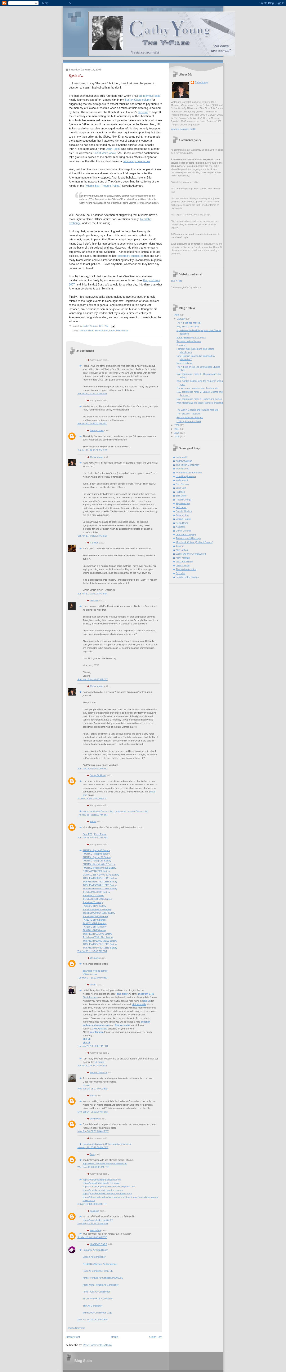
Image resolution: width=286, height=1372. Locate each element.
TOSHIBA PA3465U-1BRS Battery (100, 888)
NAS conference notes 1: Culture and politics (199, 399)
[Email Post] (113, 325)
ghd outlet (122, 994)
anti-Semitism (86, 330)
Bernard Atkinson (98, 1072)
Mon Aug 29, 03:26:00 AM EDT (92, 1147)
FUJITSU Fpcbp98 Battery (96, 853)
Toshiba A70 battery (93, 902)
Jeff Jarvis (181, 507)
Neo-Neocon (182, 484)
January (181, 319)
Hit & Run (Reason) (186, 476)
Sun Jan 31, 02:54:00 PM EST (92, 837)
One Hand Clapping (186, 534)
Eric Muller (181, 495)
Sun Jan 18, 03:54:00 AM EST (92, 768)
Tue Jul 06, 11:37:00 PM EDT (92, 951)
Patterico (180, 492)
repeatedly (123, 255)
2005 (177, 436)
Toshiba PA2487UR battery (96, 892)
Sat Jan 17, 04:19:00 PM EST (92, 535)
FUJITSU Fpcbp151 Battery (97, 860)
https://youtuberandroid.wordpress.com (103, 1190)
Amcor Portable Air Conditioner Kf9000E (103, 1278)
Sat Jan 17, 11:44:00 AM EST (92, 423)
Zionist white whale (104, 153)
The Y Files (176, 281)
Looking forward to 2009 (188, 421)
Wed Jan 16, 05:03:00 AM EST (92, 1088)
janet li (93, 984)
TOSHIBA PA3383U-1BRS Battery (100, 881)
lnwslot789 (95, 1230)
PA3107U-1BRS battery (95, 923)
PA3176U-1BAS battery (94, 930)
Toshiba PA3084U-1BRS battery (99, 913)
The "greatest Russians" (188, 413)
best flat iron (97, 1032)
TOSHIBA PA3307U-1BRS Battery (100, 878)
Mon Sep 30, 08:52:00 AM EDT (93, 1131)
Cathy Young (96, 457)
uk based (99, 1062)
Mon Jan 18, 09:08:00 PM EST (92, 1319)
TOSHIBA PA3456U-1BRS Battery (100, 947)
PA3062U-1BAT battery (94, 906)
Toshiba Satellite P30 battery (97, 909)
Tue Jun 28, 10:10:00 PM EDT (92, 1046)
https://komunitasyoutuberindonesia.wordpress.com (109, 1186)
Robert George (183, 499)
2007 (177, 429)
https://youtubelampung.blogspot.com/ (102, 1179)
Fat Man (94, 542)
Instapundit (181, 457)
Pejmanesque (183, 503)
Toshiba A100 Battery (93, 895)
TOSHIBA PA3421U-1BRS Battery (100, 944)
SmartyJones (97, 430)
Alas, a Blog (182, 550)
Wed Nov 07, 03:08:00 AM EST (93, 1167)
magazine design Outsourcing (98, 811)
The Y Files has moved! (188, 323)
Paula (93, 1095)
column (138, 99)
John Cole (181, 488)
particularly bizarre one (136, 161)
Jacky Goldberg (98, 775)
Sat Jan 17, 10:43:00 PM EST (92, 593)
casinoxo (94, 1211)
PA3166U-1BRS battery (95, 926)
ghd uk (147, 1000)
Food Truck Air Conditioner (96, 1291)
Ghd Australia (122, 1025)
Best (92, 1154)
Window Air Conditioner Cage (97, 1312)
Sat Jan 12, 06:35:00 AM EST (92, 1065)
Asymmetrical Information (189, 472)
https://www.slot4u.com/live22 (98, 1220)
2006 (177, 432)
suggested (137, 255)
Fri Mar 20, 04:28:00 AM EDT (92, 1237)
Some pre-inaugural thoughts (191, 337)
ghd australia (139, 1004)
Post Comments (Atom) (97, 1345)
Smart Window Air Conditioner (98, 1298)
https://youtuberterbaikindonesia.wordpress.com (107, 1193)
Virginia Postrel (183, 519)
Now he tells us (184, 363)
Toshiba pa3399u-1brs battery (98, 937)
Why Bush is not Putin (187, 326)
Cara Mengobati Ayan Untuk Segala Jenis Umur (107, 1144)
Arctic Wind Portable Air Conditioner (101, 1284)
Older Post (155, 1336)
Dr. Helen (180, 573)
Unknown (95, 958)
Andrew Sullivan (184, 461)
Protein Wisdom (184, 511)
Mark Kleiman (183, 557)
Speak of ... (182, 345)
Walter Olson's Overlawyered (191, 553)
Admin (93, 821)
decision (143, 112)
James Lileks (182, 515)
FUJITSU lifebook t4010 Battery (99, 864)
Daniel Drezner (183, 530)
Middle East (122, 330)
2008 (177, 425)
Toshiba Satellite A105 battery (97, 899)
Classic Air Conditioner (94, 1257)
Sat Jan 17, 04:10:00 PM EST (92, 450)
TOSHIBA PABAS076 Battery (97, 934)
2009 (177, 315)
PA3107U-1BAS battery (94, 920)
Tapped (179, 546)
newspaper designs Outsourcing (131, 811)
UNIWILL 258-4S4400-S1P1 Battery (101, 874)
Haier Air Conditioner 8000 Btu (98, 1271)
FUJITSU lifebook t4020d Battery (99, 867)
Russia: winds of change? (189, 417)
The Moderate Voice (186, 569)
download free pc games (95, 970)
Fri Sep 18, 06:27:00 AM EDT (92, 798)
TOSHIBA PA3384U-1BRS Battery (100, 885)
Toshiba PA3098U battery (95, 916)
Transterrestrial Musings (188, 538)
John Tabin (113, 148)
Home (114, 1336)
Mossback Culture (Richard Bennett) (194, 542)
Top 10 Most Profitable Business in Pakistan (105, 1163)
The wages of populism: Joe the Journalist (197, 388)
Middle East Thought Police (102, 185)
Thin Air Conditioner (92, 1305)
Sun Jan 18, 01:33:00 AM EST (92, 679)
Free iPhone (100, 834)
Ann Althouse (182, 468)
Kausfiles (180, 526)
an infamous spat (149, 95)
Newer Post (73, 1336)
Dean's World (182, 565)
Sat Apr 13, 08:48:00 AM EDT (92, 1204)
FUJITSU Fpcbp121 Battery (97, 857)
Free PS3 (87, 834)
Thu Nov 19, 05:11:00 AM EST (92, 814)
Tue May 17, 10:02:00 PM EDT (93, 977)
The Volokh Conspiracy (188, 465)
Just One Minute (184, 561)
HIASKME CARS (98, 1244)
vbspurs (94, 600)
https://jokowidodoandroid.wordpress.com (104, 1197)
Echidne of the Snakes (187, 577)
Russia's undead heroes (188, 341)
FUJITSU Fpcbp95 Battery (96, 850)
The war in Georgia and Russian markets (197, 410)
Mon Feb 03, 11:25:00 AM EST (92, 1223)
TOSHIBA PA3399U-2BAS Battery (100, 940)
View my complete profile (183, 129)
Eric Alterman (101, 330)
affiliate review (90, 974)
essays (86, 1085)
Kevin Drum (182, 523)
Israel (112, 330)
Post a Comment (76, 1328)
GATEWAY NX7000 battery (96, 871)
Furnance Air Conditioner (95, 1250)
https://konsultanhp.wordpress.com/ (101, 1183)
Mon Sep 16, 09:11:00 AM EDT (92, 1111)
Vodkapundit (182, 480)
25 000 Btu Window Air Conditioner (100, 1264)
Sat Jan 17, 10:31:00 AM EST (92, 393)
